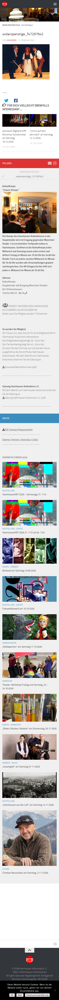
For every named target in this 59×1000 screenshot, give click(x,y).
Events (19, 529)
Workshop (7, 681)
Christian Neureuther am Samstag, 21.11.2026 (25, 872)
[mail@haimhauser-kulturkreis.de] (50, 163)
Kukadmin (12, 40)
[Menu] (55, 4)
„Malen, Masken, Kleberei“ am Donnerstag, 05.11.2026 (29, 728)
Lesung (5, 869)
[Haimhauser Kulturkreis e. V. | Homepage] (5, 4)
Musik (14, 763)
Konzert (14, 567)
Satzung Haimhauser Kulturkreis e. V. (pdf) (25, 397)
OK (12, 995)
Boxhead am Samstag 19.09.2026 (19, 570)
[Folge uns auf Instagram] (55, 163)
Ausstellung (8, 491)
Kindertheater (9, 643)
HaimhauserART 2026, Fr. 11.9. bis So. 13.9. (23, 532)
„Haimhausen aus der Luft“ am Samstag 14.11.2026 (28, 804)
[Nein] (55, 990)
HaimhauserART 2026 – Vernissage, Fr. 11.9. (24, 494)
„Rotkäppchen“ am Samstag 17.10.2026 (22, 646)
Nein (20, 995)
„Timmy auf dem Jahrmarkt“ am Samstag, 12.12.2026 (41, 134)
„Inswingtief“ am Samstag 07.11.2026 (21, 766)
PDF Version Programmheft (19, 429)
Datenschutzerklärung (37, 995)
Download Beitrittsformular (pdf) (21, 367)
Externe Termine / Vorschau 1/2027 (20, 439)
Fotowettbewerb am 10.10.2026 (18, 608)
